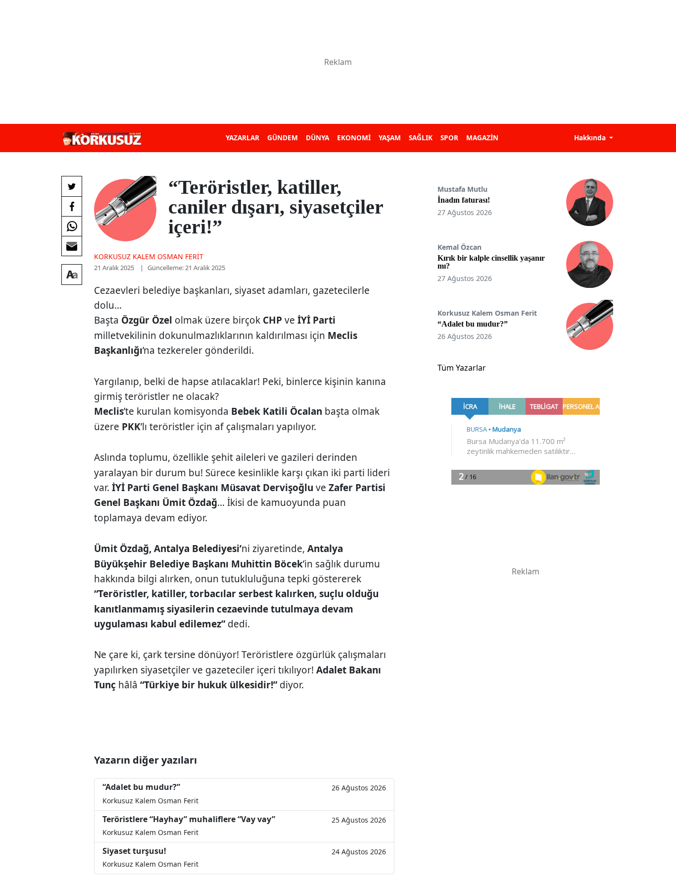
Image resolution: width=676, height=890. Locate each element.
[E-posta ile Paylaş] (72, 246)
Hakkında (591, 137)
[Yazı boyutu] (72, 274)
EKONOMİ (354, 137)
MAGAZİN (482, 137)
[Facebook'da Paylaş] (72, 206)
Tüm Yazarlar (461, 367)
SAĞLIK (421, 137)
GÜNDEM (282, 137)
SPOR (449, 137)
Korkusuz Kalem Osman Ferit (148, 256)
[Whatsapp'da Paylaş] (72, 226)
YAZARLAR (242, 137)
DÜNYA (317, 137)
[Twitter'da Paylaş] (72, 186)
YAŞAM (390, 137)
